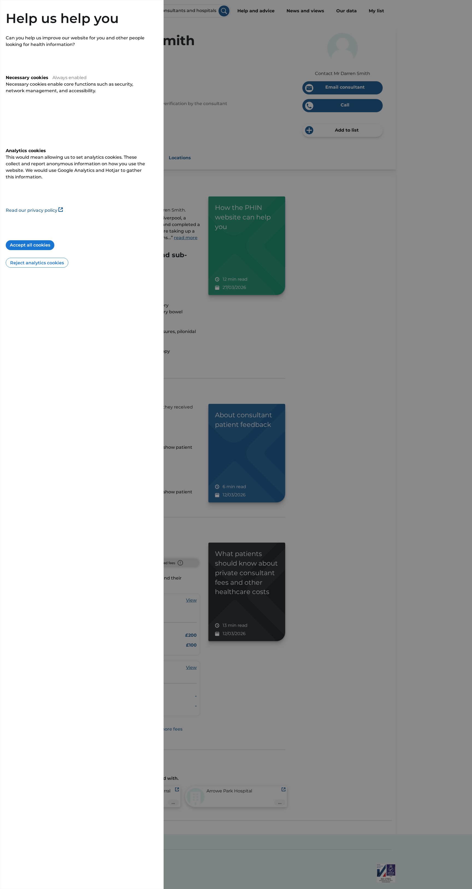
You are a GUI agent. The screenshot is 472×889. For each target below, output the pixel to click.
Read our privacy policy (31, 210)
